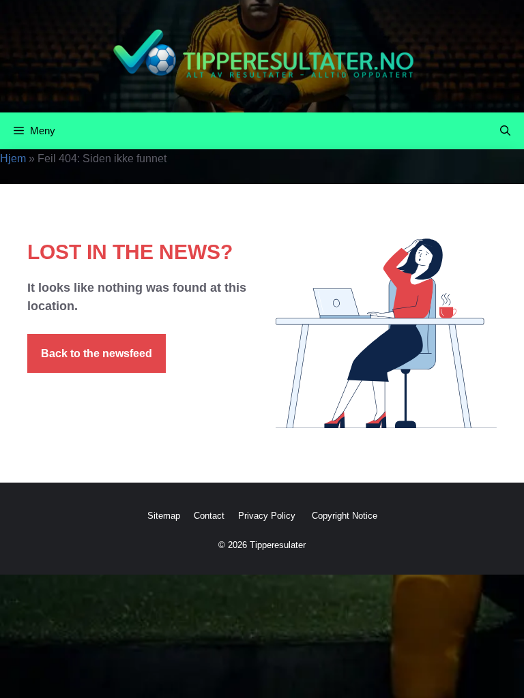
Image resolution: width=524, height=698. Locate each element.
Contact (209, 516)
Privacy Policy (268, 516)
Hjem (13, 158)
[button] (505, 130)
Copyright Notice (344, 516)
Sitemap (163, 516)
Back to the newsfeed (96, 353)
